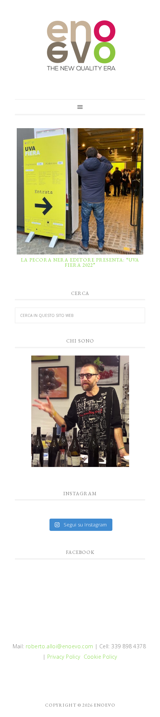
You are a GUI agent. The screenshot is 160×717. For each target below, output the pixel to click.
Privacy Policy (63, 656)
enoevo (80, 45)
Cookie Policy (100, 656)
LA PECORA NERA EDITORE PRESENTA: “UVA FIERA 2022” (80, 262)
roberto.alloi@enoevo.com (59, 646)
